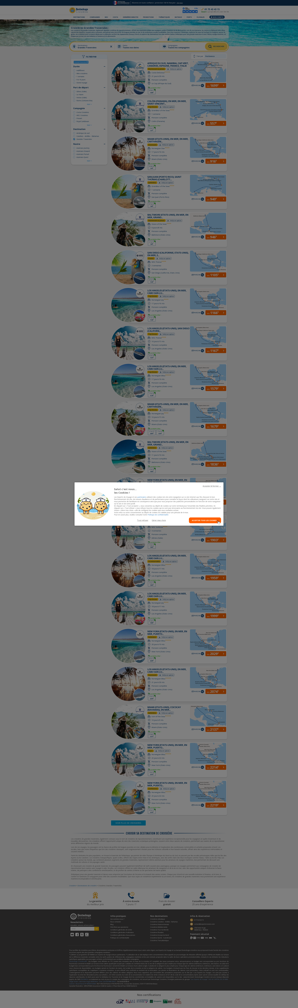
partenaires (141, 497)
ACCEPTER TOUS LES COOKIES (204, 520)
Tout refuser (142, 520)
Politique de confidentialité (158, 515)
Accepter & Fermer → (212, 486)
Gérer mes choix (159, 520)
